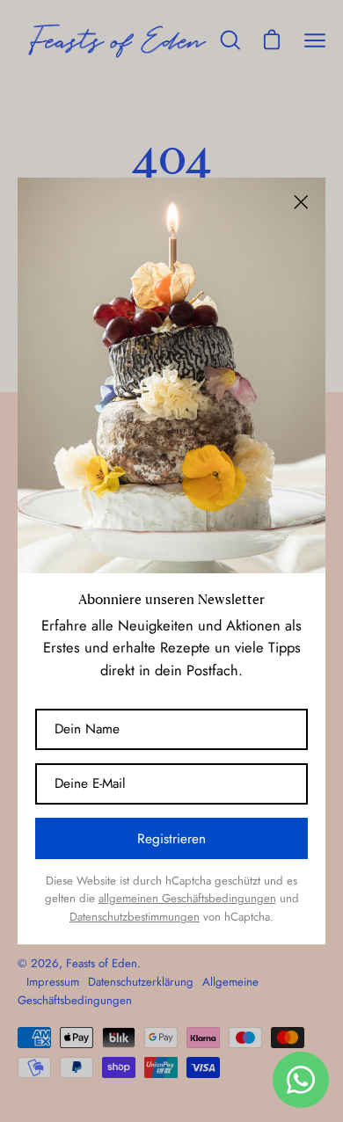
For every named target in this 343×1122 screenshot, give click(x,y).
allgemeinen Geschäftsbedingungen (187, 898)
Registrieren (171, 839)
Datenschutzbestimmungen (134, 916)
